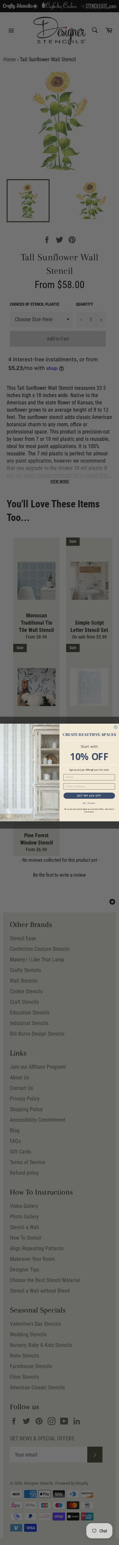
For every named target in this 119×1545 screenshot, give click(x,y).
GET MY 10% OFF (89, 795)
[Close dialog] (115, 727)
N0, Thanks (89, 803)
